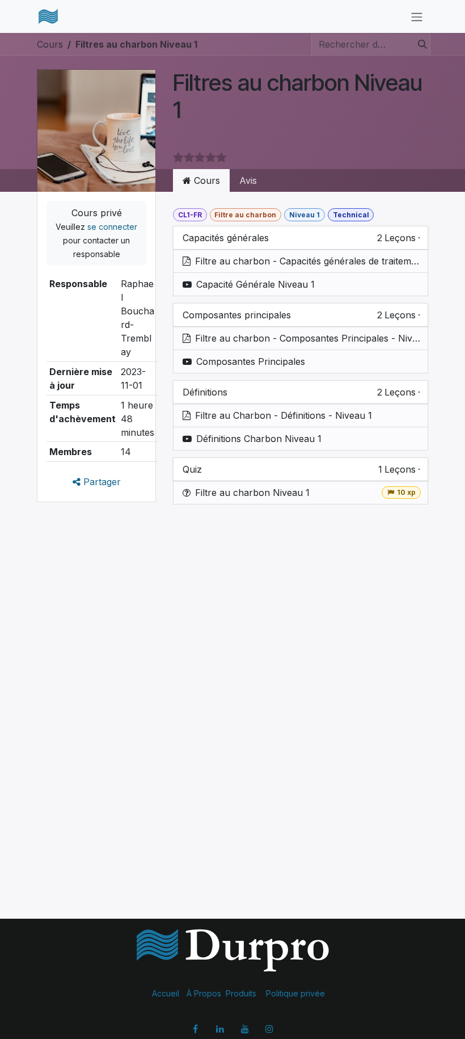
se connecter (112, 227)
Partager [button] (101, 481)
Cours (50, 44)
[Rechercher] (419, 44)
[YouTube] (245, 1029)
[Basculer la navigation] (416, 16)
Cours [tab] (205, 180)
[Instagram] (269, 1029)
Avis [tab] (248, 180)
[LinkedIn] (220, 1029)
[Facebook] (196, 1029)
